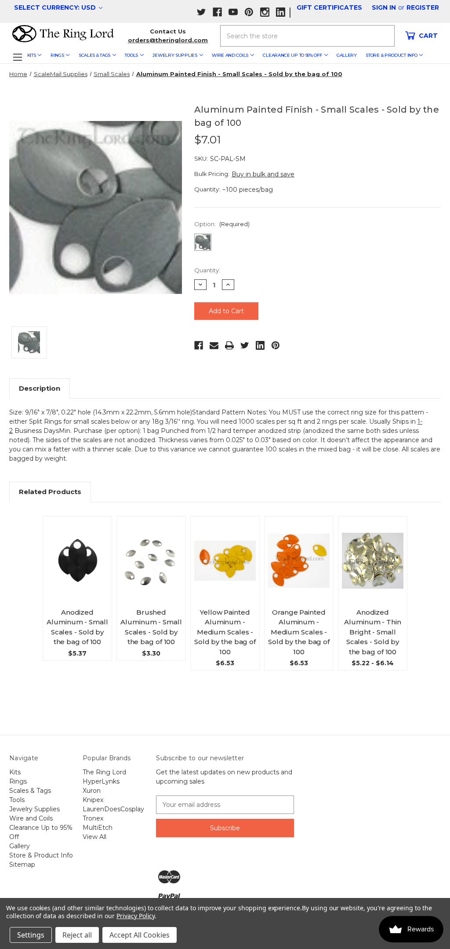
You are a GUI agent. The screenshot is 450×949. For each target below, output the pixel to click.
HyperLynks (101, 781)
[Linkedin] (260, 345)
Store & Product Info (391, 55)
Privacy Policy (135, 916)
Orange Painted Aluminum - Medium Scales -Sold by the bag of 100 (299, 632)
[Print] (229, 345)
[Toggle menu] (17, 57)
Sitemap (22, 864)
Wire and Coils (230, 55)
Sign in (384, 7)
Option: (222, 223)
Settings (30, 935)
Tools (131, 55)
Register (422, 7)
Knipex (93, 800)
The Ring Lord (104, 772)
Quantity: (207, 270)
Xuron (92, 791)
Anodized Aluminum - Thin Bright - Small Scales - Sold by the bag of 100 (372, 632)
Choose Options (79, 568)
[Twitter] (244, 345)
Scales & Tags (94, 55)
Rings (57, 55)
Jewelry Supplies (174, 55)
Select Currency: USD (56, 7)
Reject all (77, 935)
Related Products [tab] (50, 491)
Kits (31, 55)
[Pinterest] (275, 345)
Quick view (81, 549)
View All (94, 837)
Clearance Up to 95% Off (292, 55)
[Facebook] (198, 345)
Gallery (347, 55)
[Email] (214, 345)
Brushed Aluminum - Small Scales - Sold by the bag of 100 (150, 627)
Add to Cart (155, 568)
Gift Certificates (329, 7)
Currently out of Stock (225, 568)
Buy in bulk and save (263, 174)
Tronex (93, 818)
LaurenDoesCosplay (113, 809)
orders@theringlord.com (168, 40)
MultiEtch (97, 828)
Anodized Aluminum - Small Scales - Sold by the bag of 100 (77, 627)
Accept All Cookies (139, 935)
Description (39, 388)
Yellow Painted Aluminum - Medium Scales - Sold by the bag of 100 (225, 632)
